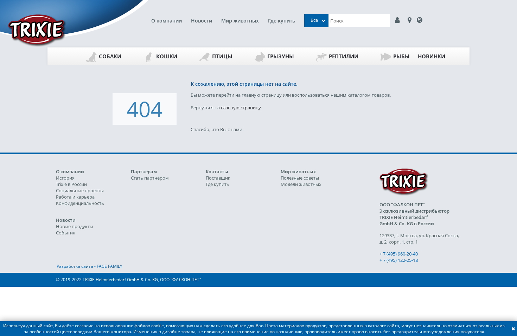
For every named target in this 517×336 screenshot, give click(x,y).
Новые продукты (74, 226)
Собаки (110, 56)
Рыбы (401, 56)
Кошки (166, 56)
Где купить (281, 20)
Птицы (222, 56)
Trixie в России (71, 184)
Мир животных (240, 20)
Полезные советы (300, 178)
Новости (201, 20)
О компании (166, 20)
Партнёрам (144, 171)
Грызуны (280, 56)
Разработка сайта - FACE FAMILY (89, 266)
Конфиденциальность (80, 203)
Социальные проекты (80, 190)
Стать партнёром (150, 178)
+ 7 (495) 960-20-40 (398, 254)
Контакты (217, 171)
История (65, 178)
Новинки (431, 56)
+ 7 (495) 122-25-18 (398, 260)
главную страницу (241, 107)
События (65, 233)
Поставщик (218, 178)
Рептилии (343, 56)
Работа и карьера (75, 197)
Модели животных (301, 184)
